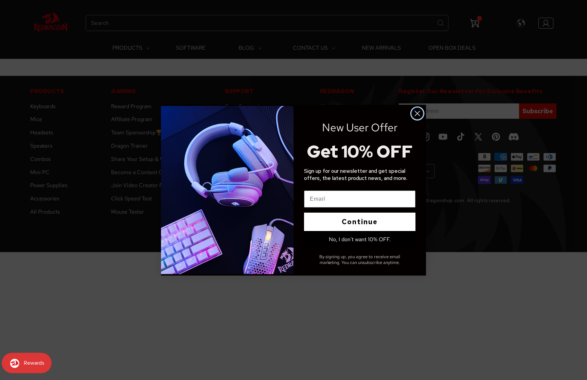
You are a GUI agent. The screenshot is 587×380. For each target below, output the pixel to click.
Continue (360, 221)
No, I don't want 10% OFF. (360, 239)
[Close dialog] (417, 113)
